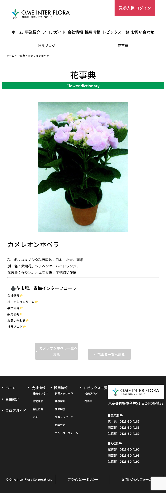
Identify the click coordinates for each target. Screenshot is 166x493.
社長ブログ (46, 45)
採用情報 (92, 32)
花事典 (123, 45)
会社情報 (75, 32)
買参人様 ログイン (135, 8)
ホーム (17, 32)
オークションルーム (21, 301)
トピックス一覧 (115, 32)
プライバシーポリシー (83, 479)
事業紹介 (32, 32)
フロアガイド (54, 32)
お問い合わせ (142, 32)
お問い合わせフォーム (137, 479)
